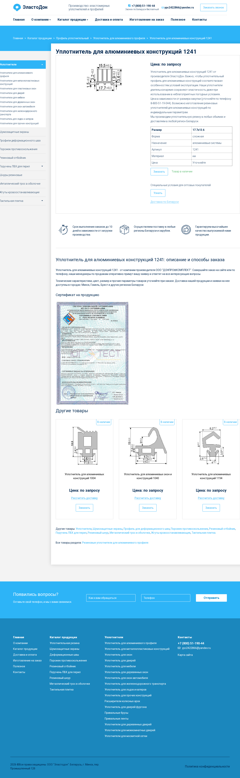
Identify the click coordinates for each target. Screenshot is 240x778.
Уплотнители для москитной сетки (126, 736)
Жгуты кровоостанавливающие (170, 532)
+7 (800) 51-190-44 (143, 5)
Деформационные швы (64, 654)
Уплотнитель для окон (118, 654)
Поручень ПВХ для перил (71, 532)
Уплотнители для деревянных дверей (128, 724)
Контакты (199, 19)
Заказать (159, 171)
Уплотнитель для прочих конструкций (128, 695)
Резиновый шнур (98, 532)
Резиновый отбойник (222, 528)
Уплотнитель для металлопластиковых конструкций (137, 648)
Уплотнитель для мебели (120, 666)
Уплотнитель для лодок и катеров (125, 689)
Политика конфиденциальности (207, 766)
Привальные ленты (116, 718)
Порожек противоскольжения (189, 528)
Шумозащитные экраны (107, 528)
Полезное (178, 19)
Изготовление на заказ (147, 19)
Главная (19, 19)
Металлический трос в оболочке (130, 532)
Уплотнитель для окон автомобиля (126, 677)
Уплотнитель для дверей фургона (126, 706)
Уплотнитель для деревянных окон (126, 672)
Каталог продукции (59, 19)
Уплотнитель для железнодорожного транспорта (135, 683)
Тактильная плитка (203, 532)
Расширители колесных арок (122, 701)
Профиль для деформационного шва (147, 528)
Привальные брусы (116, 712)
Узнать (158, 193)
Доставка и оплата (109, 19)
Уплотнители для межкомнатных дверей (130, 730)
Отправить (211, 598)
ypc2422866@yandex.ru (179, 7)
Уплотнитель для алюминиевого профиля (131, 643)
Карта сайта (185, 654)
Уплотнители (84, 528)
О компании (33, 19)
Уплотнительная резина (65, 643)
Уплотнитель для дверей (120, 660)
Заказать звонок (213, 7)
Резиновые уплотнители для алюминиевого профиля (115, 542)
